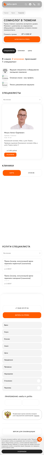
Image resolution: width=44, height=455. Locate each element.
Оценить (36, 415)
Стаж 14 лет (8, 138)
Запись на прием (22, 315)
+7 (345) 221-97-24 (34, 4)
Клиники (21, 51)
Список (31, 173)
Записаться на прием (22, 39)
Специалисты (9, 51)
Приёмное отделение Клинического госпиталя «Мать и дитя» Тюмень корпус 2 (21, 144)
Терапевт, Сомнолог (10, 136)
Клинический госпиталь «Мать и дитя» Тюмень (18, 141)
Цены (30, 51)
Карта (12, 173)
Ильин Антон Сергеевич (14, 133)
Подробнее (10, 154)
